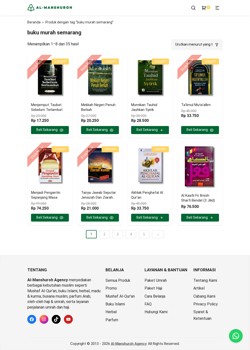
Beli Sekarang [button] (147, 130)
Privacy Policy (205, 304)
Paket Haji (153, 288)
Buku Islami (115, 304)
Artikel (199, 288)
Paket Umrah (156, 280)
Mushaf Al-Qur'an (120, 296)
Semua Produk (117, 280)
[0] (204, 7)
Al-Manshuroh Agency (128, 343)
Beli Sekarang (47, 130)
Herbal (111, 312)
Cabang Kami (204, 296)
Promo (111, 288)
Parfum (111, 320)
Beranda (34, 22)
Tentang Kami (205, 280)
